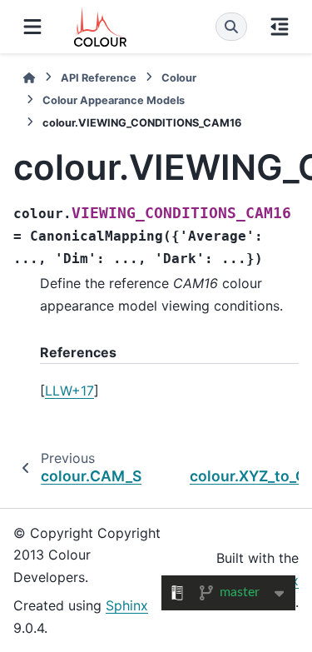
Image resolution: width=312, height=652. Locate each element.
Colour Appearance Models (113, 100)
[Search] (231, 26)
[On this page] (279, 26)
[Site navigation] (32, 26)
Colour (178, 78)
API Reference (98, 78)
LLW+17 (69, 390)
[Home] (29, 78)
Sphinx (127, 605)
